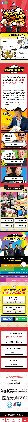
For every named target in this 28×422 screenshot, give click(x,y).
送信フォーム (14, 353)
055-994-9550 (15, 336)
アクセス (20, 226)
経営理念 (20, 220)
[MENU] (25, 420)
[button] (1, 47)
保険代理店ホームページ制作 (14, 415)
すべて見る (21, 37)
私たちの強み (14, 144)
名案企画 (21, 415)
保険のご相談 (14, 161)
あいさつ (7, 220)
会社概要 (7, 226)
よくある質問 (14, 365)
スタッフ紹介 (14, 178)
